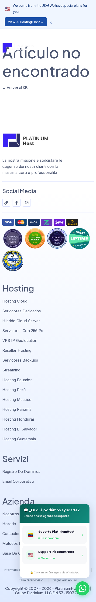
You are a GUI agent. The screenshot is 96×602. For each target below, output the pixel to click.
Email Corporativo (18, 481)
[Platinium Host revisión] (12, 260)
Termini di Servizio (31, 580)
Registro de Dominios (21, 471)
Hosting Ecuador (17, 380)
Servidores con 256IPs (22, 330)
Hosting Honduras (18, 419)
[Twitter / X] (6, 203)
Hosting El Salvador (19, 429)
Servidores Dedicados (21, 311)
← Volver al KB (15, 87)
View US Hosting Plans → (26, 22)
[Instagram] (27, 203)
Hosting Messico (16, 399)
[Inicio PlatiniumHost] (18, 48)
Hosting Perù (14, 389)
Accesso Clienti (79, 33)
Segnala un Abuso (65, 580)
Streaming (11, 370)
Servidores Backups (20, 360)
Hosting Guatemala (19, 439)
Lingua (51, 33)
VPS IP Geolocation (19, 340)
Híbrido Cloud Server (21, 320)
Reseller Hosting (16, 350)
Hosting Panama (16, 409)
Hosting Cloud (14, 301)
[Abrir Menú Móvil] (89, 48)
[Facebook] (17, 203)
